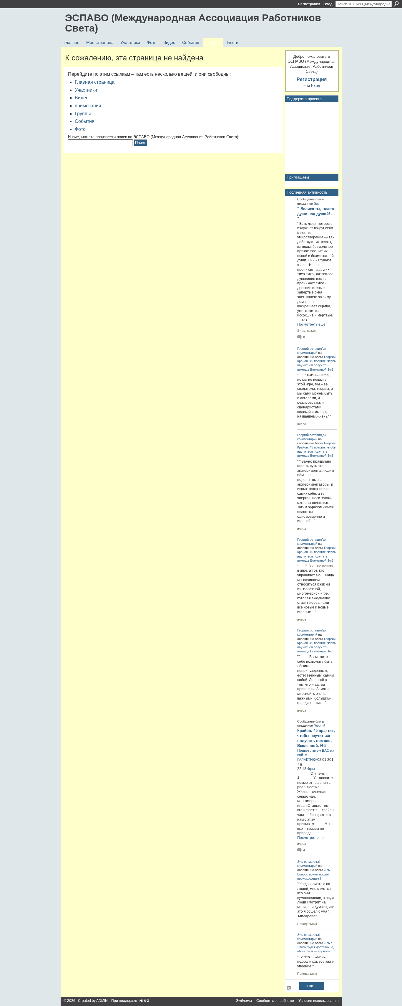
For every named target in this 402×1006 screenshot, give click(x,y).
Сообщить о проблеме (275, 1001)
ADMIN (102, 1001)
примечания (88, 105)
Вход (328, 4)
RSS (289, 988)
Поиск (396, 3)
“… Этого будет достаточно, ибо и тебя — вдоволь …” (316, 947)
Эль (317, 203)
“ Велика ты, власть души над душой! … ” (316, 214)
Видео (82, 97)
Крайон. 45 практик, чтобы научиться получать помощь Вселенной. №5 (316, 365)
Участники (86, 90)
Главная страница (94, 82)
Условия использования (318, 1001)
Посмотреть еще (311, 324)
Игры (310, 769)
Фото (80, 129)
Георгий (303, 348)
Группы (83, 113)
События (84, 121)
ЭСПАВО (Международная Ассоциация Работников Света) (193, 23)
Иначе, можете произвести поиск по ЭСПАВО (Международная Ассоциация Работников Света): (153, 137)
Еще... (311, 986)
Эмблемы (244, 1001)
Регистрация (309, 4)
